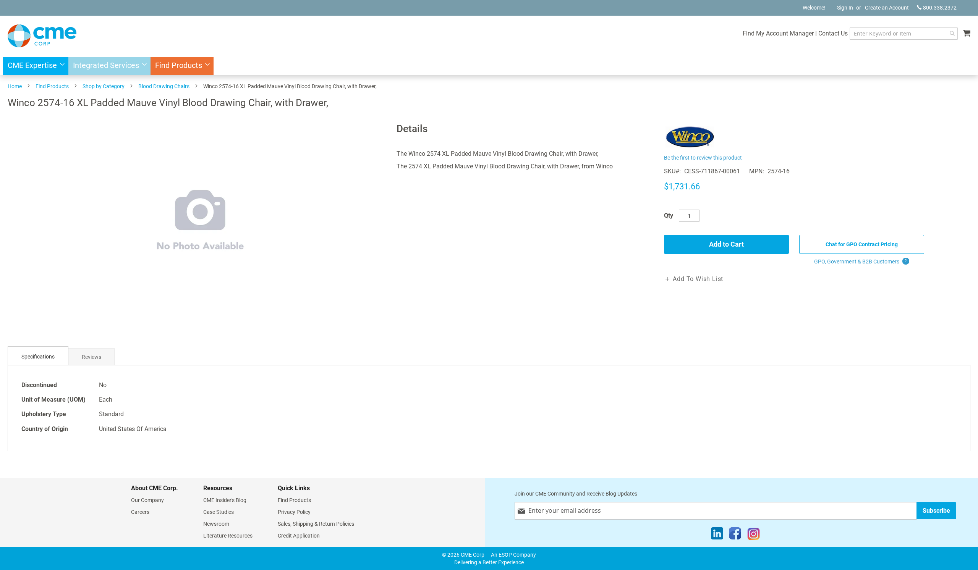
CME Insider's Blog (224, 500)
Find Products (52, 86)
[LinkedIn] (717, 535)
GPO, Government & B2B (860, 261)
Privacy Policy (294, 512)
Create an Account (887, 8)
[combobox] (904, 33)
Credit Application (299, 536)
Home (15, 86)
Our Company (147, 500)
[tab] (38, 357)
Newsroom (216, 524)
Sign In (845, 8)
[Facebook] (735, 535)
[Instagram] (753, 535)
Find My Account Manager (778, 33)
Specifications (38, 357)
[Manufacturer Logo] (690, 148)
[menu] (489, 66)
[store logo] (42, 35)
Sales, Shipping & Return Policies (316, 524)
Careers (140, 512)
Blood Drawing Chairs (163, 86)
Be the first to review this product (703, 158)
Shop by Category (104, 86)
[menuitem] (34, 66)
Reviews (91, 357)
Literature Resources (228, 536)
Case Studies (218, 512)
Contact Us (833, 33)
